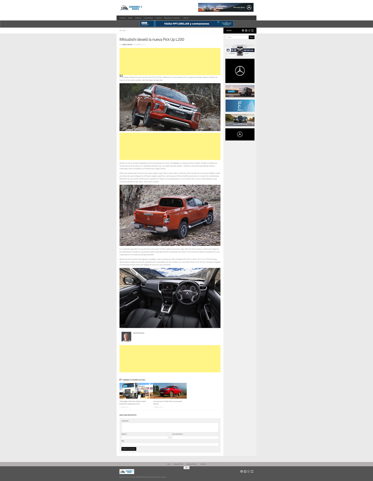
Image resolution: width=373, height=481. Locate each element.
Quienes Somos (191, 464)
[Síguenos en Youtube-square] (252, 30)
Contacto (203, 464)
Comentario (125, 421)
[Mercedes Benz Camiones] (226, 7)
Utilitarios (138, 18)
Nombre (124, 434)
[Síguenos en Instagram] (249, 30)
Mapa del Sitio (178, 464)
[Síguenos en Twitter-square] (246, 30)
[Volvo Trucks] (239, 56)
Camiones (122, 18)
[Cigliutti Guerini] (239, 97)
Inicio (168, 464)
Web (122, 441)
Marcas (185, 18)
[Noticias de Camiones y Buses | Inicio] (131, 8)
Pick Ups (122, 30)
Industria (158, 18)
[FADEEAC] (187, 26)
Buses (130, 18)
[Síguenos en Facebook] (243, 30)
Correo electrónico (177, 434)
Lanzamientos (148, 18)
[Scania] (240, 111)
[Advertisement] (169, 61)
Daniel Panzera (127, 44)
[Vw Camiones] (239, 126)
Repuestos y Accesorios (171, 18)
